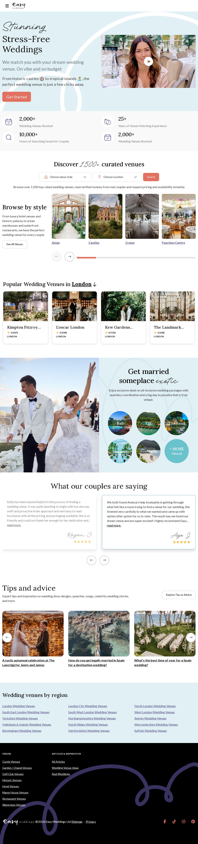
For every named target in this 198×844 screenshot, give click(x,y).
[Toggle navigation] (7, 6)
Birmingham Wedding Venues (21, 730)
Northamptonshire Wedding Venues (92, 718)
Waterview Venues (13, 804)
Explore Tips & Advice (179, 594)
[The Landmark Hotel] (172, 306)
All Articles (58, 761)
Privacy (91, 821)
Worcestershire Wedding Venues (156, 724)
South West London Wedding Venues (92, 712)
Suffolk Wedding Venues (150, 730)
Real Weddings (61, 774)
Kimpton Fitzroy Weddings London (24, 329)
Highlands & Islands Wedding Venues (26, 724)
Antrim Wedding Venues (150, 718)
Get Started (16, 96)
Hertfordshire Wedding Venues (89, 730)
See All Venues (14, 244)
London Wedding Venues (18, 706)
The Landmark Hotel (167, 329)
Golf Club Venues (13, 774)
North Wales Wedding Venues (88, 724)
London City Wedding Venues (87, 706)
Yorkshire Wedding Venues (20, 718)
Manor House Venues (15, 792)
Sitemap (77, 821)
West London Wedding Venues (154, 712)
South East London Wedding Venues (26, 712)
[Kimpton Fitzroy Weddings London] (25, 306)
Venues (6, 753)
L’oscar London (70, 327)
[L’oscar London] (74, 306)
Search (151, 176)
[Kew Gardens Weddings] (123, 306)
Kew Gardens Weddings (117, 329)
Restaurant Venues (14, 798)
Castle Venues (11, 761)
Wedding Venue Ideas (65, 767)
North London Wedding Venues (155, 706)
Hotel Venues (10, 786)
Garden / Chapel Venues (17, 767)
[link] (164, 821)
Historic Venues (12, 780)
